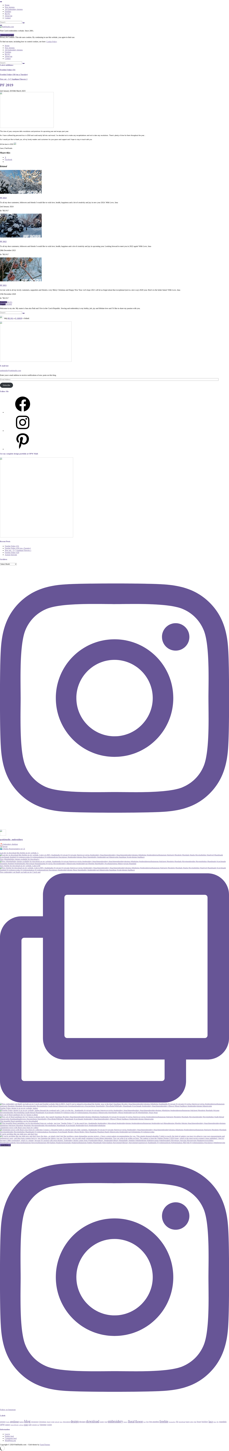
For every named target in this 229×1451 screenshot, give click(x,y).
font (144, 1422)
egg (105, 1422)
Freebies (8, 12)
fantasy (125, 1422)
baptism (21, 1422)
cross (52, 1422)
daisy (61, 1422)
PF (11, 304)
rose (26, 1424)
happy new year (191, 1422)
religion (21, 1425)
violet (49, 1425)
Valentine (43, 1425)
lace (211, 1421)
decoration (66, 1422)
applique (14, 1421)
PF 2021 (3, 285)
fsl (177, 1421)
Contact (8, 18)
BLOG (7, 14)
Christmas (42, 1422)
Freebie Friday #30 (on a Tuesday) (14, 75)
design (75, 1421)
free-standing (154, 1422)
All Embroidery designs (14, 9)
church (49, 1422)
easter (102, 1422)
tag (38, 1425)
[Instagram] (23, 431)
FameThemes (45, 1445)
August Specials (11, 555)
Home (7, 5)
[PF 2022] (21, 237)
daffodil (57, 1422)
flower (139, 1421)
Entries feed (9, 1436)
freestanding (172, 1422)
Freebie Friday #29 (12, 553)
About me (8, 16)
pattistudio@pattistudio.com (10, 371)
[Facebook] (23, 412)
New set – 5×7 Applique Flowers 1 (13, 79)
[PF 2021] (21, 281)
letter (214, 1422)
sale (30, 1425)
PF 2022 (3, 242)
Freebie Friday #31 (7, 70)
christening (34, 1422)
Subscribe (6, 385)
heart (199, 1422)
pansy (7, 1424)
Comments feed (11, 1438)
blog (27, 1421)
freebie (163, 1421)
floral (131, 1421)
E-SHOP (18, 318)
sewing (34, 1425)
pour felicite (15, 1425)
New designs (10, 7)
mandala (222, 1421)
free (147, 1422)
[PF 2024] (21, 193)
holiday (205, 1422)
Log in (7, 1434)
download (92, 1421)
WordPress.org (10, 1441)
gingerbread (182, 1422)
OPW (2, 1424)
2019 (8, 304)
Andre (8, 1422)
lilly (218, 1422)
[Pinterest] (23, 449)
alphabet (3, 1422)
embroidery (115, 1421)
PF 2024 (3, 198)
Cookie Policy (51, 42)
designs (82, 1421)
